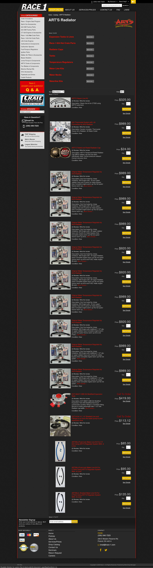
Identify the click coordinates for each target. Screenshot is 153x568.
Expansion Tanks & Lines (61, 36)
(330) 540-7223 (104, 535)
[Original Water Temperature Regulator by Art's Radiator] (60, 191)
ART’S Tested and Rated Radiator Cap (86, 147)
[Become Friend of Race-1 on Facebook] (100, 550)
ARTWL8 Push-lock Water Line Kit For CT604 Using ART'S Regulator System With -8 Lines (86, 469)
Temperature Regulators (61, 62)
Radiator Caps (56, 49)
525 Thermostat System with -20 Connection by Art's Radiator (83, 123)
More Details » (88, 186)
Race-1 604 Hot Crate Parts (62, 43)
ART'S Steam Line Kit (80, 98)
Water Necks (55, 74)
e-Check (24, 552)
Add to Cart (126, 109)
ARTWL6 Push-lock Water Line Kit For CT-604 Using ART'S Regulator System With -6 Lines (88, 444)
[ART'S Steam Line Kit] (60, 107)
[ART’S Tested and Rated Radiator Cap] (60, 157)
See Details (126, 113)
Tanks (52, 55)
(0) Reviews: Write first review (81, 101)
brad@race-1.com (107, 544)
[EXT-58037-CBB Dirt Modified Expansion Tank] (60, 407)
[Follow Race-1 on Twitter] (105, 550)
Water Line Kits (56, 68)
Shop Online (56, 9)
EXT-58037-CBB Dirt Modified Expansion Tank (87, 395)
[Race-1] (29, 10)
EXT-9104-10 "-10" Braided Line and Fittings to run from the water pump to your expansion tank (87, 418)
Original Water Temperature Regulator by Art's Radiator (87, 173)
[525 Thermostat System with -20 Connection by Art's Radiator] (60, 141)
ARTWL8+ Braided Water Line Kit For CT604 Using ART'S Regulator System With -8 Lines (86, 495)
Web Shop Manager (130, 565)
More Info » (90, 37)
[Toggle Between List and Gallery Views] (131, 91)
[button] (115, 5)
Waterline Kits (56, 81)
